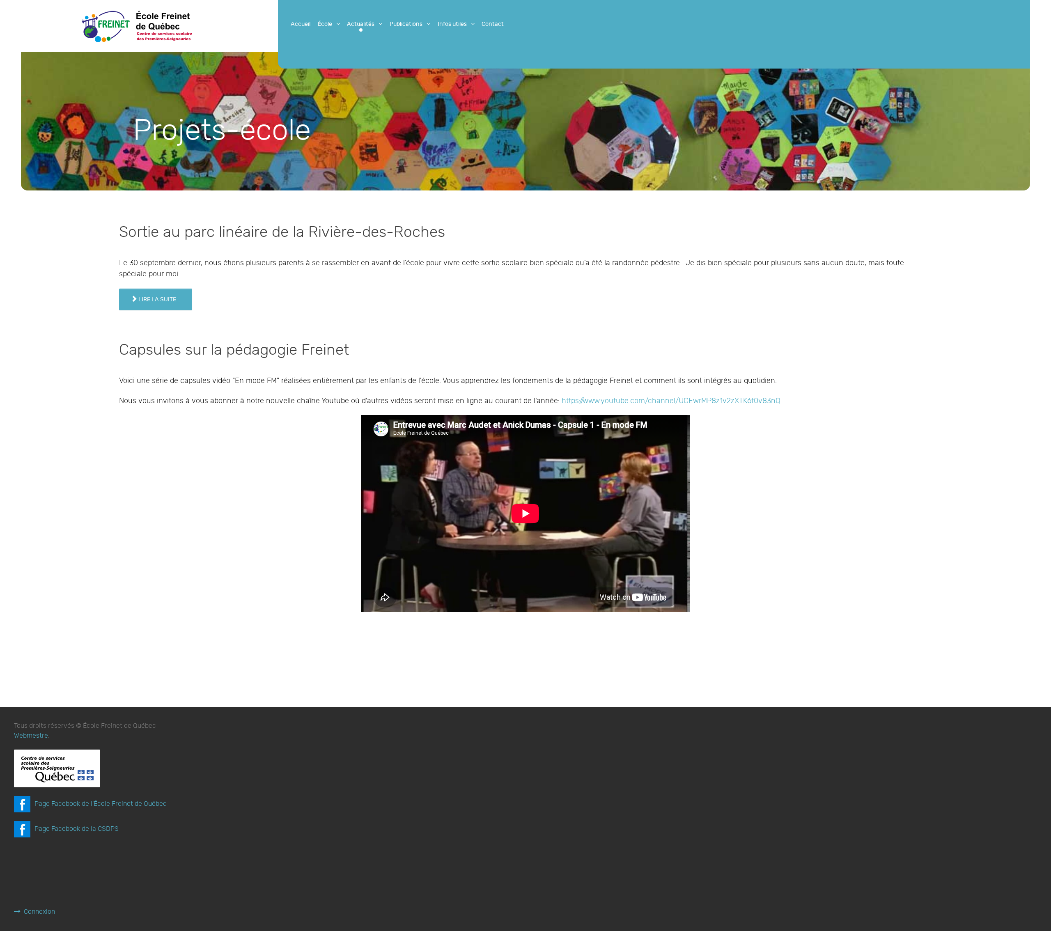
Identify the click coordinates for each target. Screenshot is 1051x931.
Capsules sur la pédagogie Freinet (234, 350)
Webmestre (31, 736)
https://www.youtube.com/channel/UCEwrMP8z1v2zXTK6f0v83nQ (671, 401)
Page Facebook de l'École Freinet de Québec (100, 804)
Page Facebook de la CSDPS (76, 829)
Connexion (39, 912)
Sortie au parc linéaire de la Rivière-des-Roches (282, 232)
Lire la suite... (158, 299)
